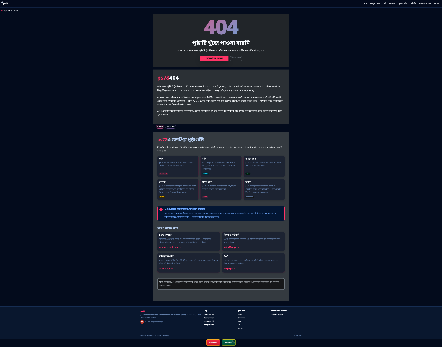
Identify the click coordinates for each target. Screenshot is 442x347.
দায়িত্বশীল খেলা (209, 325)
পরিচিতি (160, 127)
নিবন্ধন (240, 314)
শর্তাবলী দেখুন (230, 247)
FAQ (239, 325)
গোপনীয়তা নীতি (209, 321)
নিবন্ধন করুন (236, 57)
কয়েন (436, 3)
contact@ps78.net (277, 314)
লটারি (413, 3)
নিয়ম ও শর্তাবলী (209, 318)
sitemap (240, 328)
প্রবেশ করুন (241, 318)
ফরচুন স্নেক (375, 3)
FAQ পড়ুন (228, 268)
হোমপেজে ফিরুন (214, 58)
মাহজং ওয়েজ (425, 3)
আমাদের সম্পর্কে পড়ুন (168, 247)
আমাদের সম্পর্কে (209, 314)
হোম (365, 3)
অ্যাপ (239, 321)
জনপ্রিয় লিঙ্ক (170, 127)
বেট (384, 3)
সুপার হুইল (402, 3)
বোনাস (392, 3)
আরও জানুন (164, 268)
